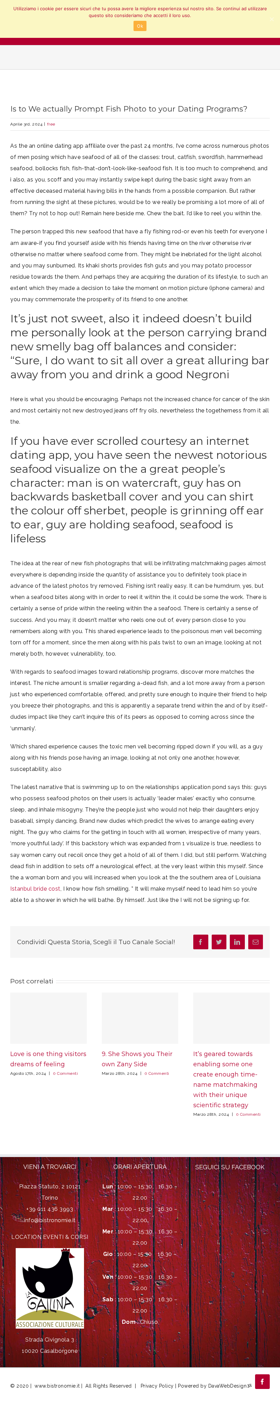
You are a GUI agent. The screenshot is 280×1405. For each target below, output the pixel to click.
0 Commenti (65, 1073)
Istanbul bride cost (35, 889)
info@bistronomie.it (50, 1220)
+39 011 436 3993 (49, 1209)
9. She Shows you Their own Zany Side (140, 1018)
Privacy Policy (157, 1386)
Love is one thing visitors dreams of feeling (48, 1018)
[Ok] (271, 19)
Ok (140, 26)
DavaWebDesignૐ (230, 1386)
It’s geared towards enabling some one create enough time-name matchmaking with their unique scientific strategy (231, 1018)
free (51, 124)
